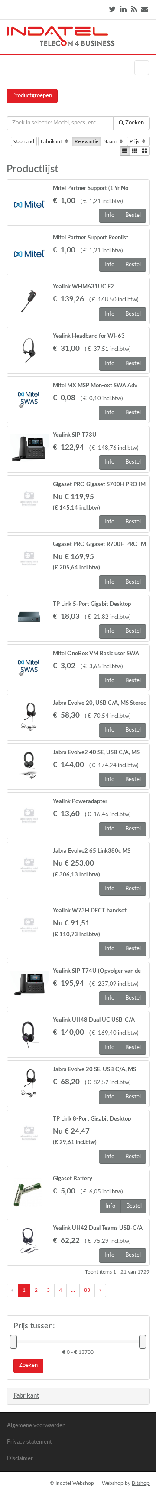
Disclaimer (20, 1458)
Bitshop (141, 1483)
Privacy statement (29, 1442)
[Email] (144, 9)
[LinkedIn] (123, 9)
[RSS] (133, 9)
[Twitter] (112, 9)
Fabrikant (52, 141)
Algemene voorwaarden (36, 1425)
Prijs (135, 141)
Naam (110, 141)
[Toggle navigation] (141, 67)
